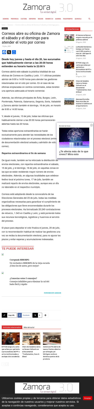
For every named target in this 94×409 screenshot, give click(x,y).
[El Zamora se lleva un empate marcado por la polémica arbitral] (69, 37)
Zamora (6, 19)
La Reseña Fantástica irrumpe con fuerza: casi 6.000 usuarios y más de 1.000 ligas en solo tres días (83, 51)
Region (40, 19)
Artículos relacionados (12, 327)
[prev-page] (3, 364)
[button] (89, 18)
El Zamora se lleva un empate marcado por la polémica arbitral (84, 37)
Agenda (58, 19)
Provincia (14, 19)
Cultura (24, 19)
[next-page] (7, 364)
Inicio (3, 25)
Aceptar (87, 398)
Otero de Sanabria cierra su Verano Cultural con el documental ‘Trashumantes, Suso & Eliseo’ (31, 351)
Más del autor (29, 327)
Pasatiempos (68, 19)
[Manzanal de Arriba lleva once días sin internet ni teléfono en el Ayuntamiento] (69, 101)
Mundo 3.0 (49, 19)
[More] (45, 315)
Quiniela (78, 19)
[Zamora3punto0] (47, 8)
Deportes (32, 19)
